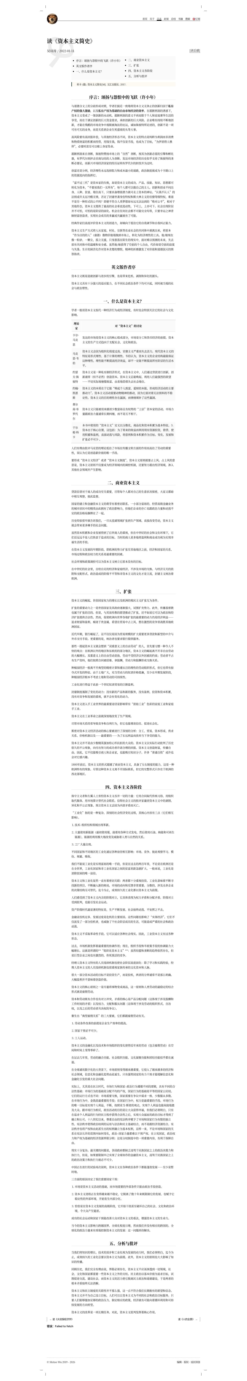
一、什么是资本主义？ (89, 71)
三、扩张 (133, 65)
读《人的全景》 (186, 1319)
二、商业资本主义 (139, 60)
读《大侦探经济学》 (63, 1319)
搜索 (187, 19)
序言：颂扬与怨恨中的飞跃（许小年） (99, 61)
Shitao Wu (56, 1362)
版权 (186, 1362)
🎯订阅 (196, 19)
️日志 (159, 19)
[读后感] (195, 50)
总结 (173, 19)
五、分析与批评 (137, 76)
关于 (152, 19)
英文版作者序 (84, 66)
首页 (144, 19)
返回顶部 (195, 1362)
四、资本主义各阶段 (140, 71)
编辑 (179, 1362)
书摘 (180, 19)
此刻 (166, 19)
